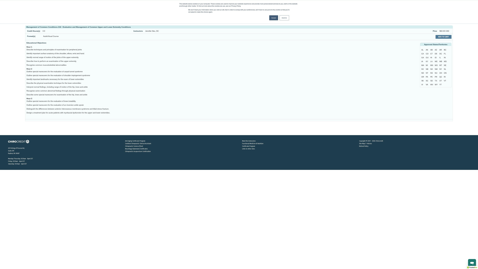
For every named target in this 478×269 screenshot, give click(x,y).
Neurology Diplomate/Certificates (136, 149)
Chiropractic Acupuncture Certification (138, 151)
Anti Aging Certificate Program (135, 141)
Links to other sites (248, 149)
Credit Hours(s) (33, 31)
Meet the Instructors (249, 141)
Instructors (138, 31)
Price (435, 31)
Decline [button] (284, 18)
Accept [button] (273, 18)
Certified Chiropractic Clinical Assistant (138, 143)
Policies (369, 143)
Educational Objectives (36, 43)
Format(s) (31, 36)
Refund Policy (363, 146)
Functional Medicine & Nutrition (252, 143)
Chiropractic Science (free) (134, 146)
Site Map (362, 143)
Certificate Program (248, 146)
